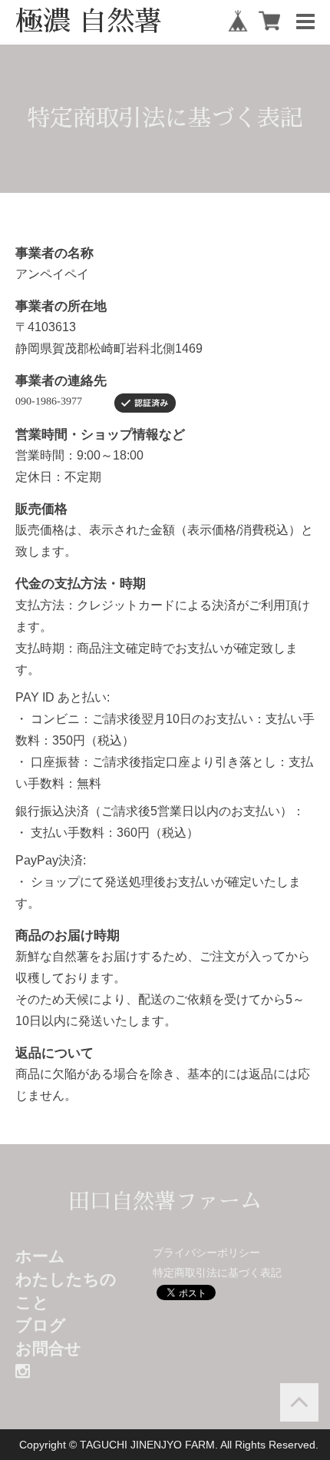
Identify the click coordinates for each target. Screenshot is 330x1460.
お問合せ (48, 1348)
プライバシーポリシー (206, 1252)
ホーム (40, 1256)
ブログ (40, 1325)
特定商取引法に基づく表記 (217, 1272)
